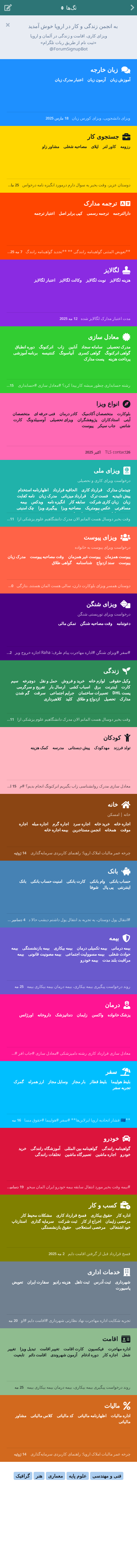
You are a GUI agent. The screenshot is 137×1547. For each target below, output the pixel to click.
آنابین (72, 347)
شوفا (94, 887)
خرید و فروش (73, 681)
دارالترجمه (121, 213)
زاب (61, 347)
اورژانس (26, 1015)
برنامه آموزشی (25, 353)
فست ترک (99, 496)
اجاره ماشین (105, 1154)
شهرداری (122, 1282)
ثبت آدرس (102, 1282)
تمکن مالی (67, 623)
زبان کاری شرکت (104, 502)
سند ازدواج (105, 562)
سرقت (40, 693)
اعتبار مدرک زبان (69, 79)
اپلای (94, 146)
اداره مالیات (120, 1415)
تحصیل (109, 699)
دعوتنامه (123, 623)
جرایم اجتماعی (62, 693)
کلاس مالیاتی (42, 1415)
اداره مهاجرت (119, 1349)
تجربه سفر (121, 1087)
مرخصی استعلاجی (90, 1227)
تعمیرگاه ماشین (78, 1154)
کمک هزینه (39, 747)
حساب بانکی (119, 881)
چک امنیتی (25, 508)
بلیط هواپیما (120, 1081)
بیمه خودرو (89, 960)
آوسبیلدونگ (36, 419)
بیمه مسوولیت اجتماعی (85, 954)
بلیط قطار (98, 1081)
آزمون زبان (96, 79)
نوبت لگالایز (96, 280)
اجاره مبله (40, 824)
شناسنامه (84, 562)
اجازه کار (110, 1355)
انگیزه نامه (56, 502)
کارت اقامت (74, 1349)
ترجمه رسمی (98, 213)
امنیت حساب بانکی (46, 881)
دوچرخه (29, 681)
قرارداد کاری (91, 490)
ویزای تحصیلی (61, 419)
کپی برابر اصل (70, 213)
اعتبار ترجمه (44, 213)
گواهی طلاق (62, 562)
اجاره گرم (61, 824)
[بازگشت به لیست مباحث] (130, 7)
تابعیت (19, 1355)
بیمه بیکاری (63, 948)
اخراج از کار (91, 1221)
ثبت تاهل (82, 1282)
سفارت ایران (38, 1282)
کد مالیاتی (65, 1415)
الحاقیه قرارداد (65, 490)
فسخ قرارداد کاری (71, 1215)
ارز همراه (36, 1081)
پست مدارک (94, 359)
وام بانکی (97, 881)
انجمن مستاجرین (86, 830)
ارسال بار (57, 687)
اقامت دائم (37, 1355)
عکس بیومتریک (97, 508)
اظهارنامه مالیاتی (92, 1415)
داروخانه (44, 1015)
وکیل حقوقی (119, 681)
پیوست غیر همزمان (84, 556)
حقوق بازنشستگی (56, 1227)
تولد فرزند (122, 747)
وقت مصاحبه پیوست (47, 556)
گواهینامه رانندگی (116, 1148)
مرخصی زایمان (117, 1221)
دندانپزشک (63, 1015)
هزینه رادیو (61, 1282)
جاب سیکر (106, 425)
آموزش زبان (120, 79)
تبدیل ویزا (28, 1349)
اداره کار (123, 1215)
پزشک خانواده (119, 1015)
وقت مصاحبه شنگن (96, 623)
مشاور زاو (50, 146)
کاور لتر (109, 146)
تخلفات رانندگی (48, 1154)
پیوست (87, 425)
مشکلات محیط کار (36, 1215)
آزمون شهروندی (64, 1355)
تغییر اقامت (49, 1349)
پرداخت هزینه (119, 359)
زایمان (82, 1015)
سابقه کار (77, 502)
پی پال (108, 887)
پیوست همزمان (117, 556)
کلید (69, 699)
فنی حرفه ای (44, 413)
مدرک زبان (48, 496)
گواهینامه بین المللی (81, 1148)
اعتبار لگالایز (44, 280)
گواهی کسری (89, 353)
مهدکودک (101, 747)
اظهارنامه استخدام (33, 490)
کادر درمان (68, 413)
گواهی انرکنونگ (117, 353)
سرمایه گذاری (42, 1221)
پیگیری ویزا (47, 508)
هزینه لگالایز (120, 280)
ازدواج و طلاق (88, 699)
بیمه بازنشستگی (36, 948)
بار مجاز (78, 1081)
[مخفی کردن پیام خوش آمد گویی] (8, 25)
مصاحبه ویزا (71, 508)
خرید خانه (102, 824)
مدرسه (58, 747)
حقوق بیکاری (101, 1215)
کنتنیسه (48, 353)
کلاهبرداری (53, 699)
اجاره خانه (122, 824)
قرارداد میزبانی (73, 496)
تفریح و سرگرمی (31, 687)
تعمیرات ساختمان (93, 693)
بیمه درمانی (120, 948)
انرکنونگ (46, 347)
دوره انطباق (25, 347)
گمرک (19, 1081)
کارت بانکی (76, 881)
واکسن (97, 1015)
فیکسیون (96, 1349)
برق (97, 687)
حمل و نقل (48, 681)
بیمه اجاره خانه (56, 830)
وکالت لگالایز (71, 280)
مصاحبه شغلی (75, 146)
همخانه (110, 830)
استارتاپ (19, 1221)
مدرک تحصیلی (118, 347)
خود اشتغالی (120, 1227)
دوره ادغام (89, 1355)
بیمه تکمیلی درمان (92, 948)
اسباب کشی (79, 687)
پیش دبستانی (79, 747)
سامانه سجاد (91, 347)
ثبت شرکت (67, 1221)
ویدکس (37, 502)
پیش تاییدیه (121, 496)
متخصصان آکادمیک (97, 413)
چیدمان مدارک (118, 490)
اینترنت (111, 687)
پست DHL (121, 693)
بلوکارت (123, 413)
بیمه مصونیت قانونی (44, 954)
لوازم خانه (97, 681)
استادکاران (110, 419)
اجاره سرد (81, 824)
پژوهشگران (87, 419)
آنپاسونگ (66, 353)
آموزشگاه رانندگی (45, 1148)
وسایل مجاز (58, 1081)
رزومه (125, 146)
